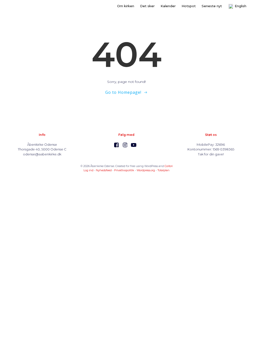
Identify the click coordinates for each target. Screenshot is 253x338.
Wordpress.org (146, 170)
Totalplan (163, 170)
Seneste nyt (212, 6)
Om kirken (125, 6)
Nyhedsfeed (104, 170)
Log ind (88, 170)
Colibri (169, 166)
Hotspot (189, 6)
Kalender (168, 6)
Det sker (147, 6)
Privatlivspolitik (124, 170)
